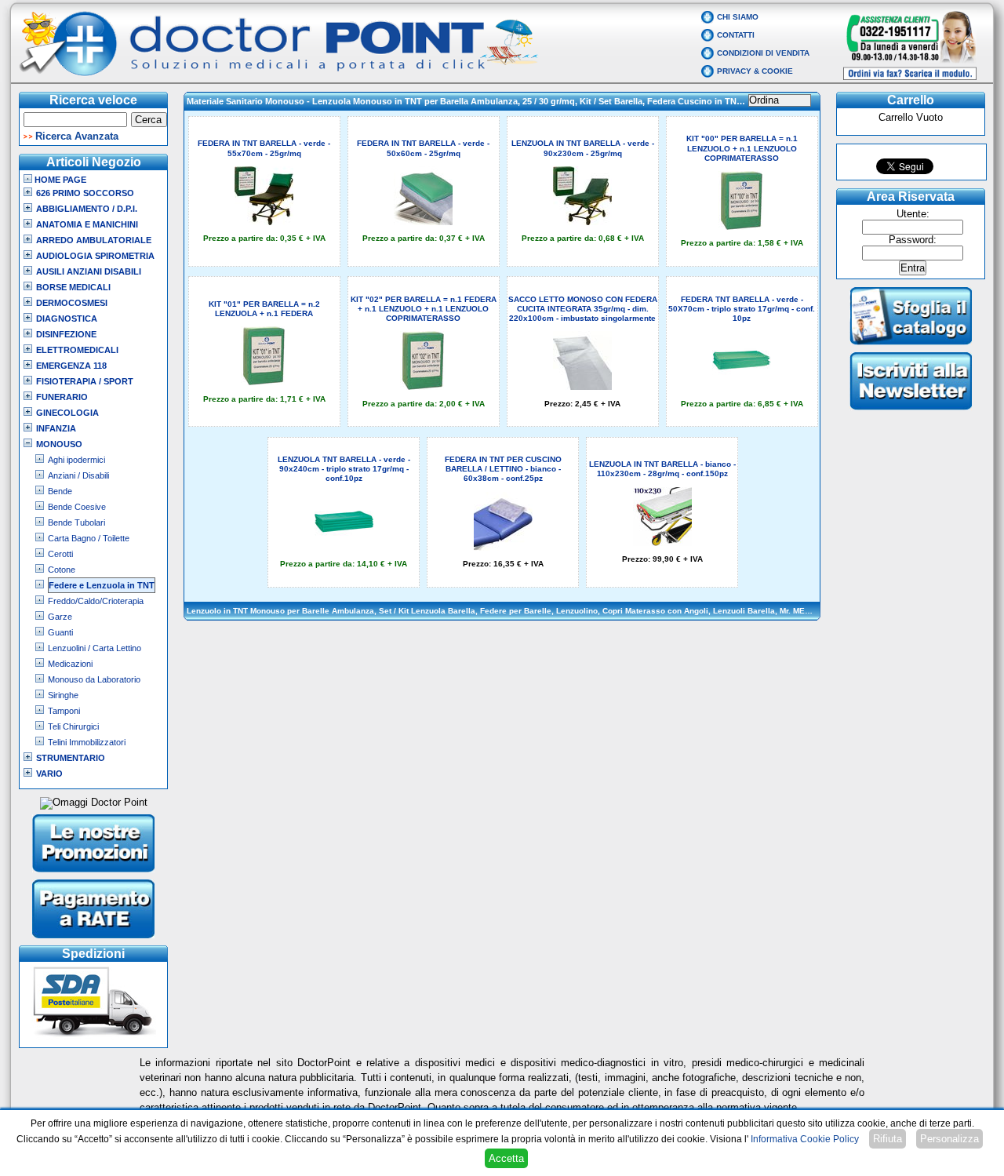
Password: (913, 240)
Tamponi (64, 710)
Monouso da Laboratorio (94, 679)
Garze (60, 616)
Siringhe (63, 695)
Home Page (59, 179)
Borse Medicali (73, 287)
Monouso (59, 444)
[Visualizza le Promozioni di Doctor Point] (93, 873)
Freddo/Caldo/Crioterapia (96, 601)
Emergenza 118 (71, 365)
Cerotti (60, 554)
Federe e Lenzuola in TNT (102, 585)
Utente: (913, 214)
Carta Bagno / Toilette (88, 538)
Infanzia (56, 428)
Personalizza (949, 1139)
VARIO (49, 773)
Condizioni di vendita (763, 53)
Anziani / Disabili (78, 475)
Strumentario (70, 758)
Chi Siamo (737, 17)
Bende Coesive (77, 507)
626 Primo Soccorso (85, 193)
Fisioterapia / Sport (84, 381)
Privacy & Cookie (755, 71)
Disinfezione (66, 334)
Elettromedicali (77, 350)
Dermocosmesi (71, 303)
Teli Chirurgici (73, 726)
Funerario (62, 397)
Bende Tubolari (76, 522)
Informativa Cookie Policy (805, 1139)
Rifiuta (887, 1139)
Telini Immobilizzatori (87, 742)
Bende (60, 491)
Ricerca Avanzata (76, 136)
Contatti (736, 35)
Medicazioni (70, 663)
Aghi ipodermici (76, 459)
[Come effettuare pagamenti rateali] (93, 939)
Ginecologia (67, 412)
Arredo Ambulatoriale (93, 240)
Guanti (60, 632)
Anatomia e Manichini (87, 224)
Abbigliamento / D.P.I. (86, 208)
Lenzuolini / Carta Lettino (94, 648)
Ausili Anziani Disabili (88, 271)
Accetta (506, 1158)
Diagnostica (66, 318)
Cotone (61, 569)
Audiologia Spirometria (95, 255)
